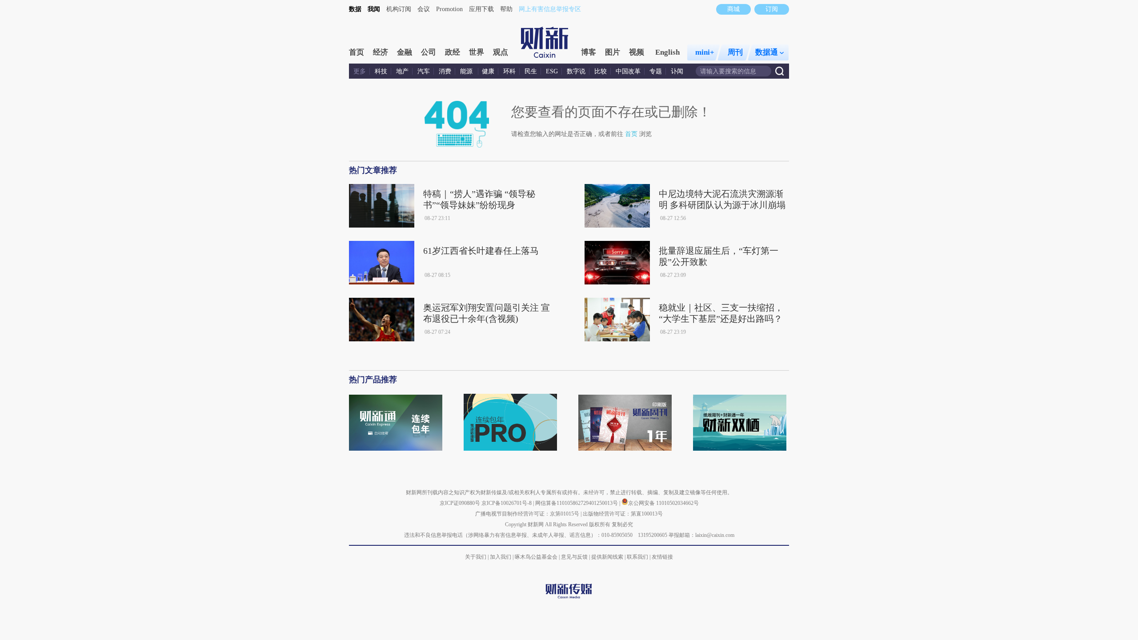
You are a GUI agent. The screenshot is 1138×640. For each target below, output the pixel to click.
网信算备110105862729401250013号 (577, 503)
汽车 (423, 71)
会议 (423, 9)
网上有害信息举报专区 (550, 9)
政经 (452, 52)
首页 (356, 52)
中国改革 (628, 71)
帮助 (506, 9)
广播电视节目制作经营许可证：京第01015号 (527, 514)
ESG (552, 71)
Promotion (449, 9)
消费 (445, 71)
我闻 (374, 9)
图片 (612, 52)
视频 (636, 52)
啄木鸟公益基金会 (537, 557)
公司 (428, 52)
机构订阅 (398, 9)
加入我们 (500, 557)
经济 (380, 52)
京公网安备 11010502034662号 (663, 503)
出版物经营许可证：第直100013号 (623, 514)
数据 (355, 9)
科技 (381, 71)
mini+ (704, 52)
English (667, 52)
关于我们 (475, 557)
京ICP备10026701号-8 (507, 503)
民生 (531, 71)
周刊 (735, 52)
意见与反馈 (574, 557)
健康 (488, 71)
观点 (500, 52)
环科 (509, 71)
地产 (402, 71)
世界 (476, 52)
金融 (404, 52)
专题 (655, 71)
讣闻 (677, 71)
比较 (600, 71)
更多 (359, 71)
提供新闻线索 (607, 557)
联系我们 (637, 557)
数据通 (766, 52)
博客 (588, 52)
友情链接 (662, 557)
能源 (467, 71)
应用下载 (481, 9)
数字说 (576, 71)
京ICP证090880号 (460, 503)
